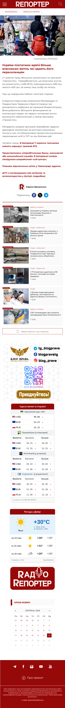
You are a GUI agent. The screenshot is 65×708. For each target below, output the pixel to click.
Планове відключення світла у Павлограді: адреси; (31, 166)
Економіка (11, 12)
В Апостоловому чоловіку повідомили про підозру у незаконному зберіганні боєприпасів (42, 254)
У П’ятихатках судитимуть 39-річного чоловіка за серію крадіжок (44, 274)
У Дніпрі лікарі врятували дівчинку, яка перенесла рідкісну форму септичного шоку (43, 294)
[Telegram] (14, 667)
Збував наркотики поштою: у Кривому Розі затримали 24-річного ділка (44, 233)
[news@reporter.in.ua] (41, 667)
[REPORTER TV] (50, 667)
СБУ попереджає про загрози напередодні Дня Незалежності (45, 314)
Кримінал (40, 228)
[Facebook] (23, 667)
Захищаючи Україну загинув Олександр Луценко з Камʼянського (43, 213)
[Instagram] (31, 666)
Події (32, 228)
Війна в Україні (31, 12)
